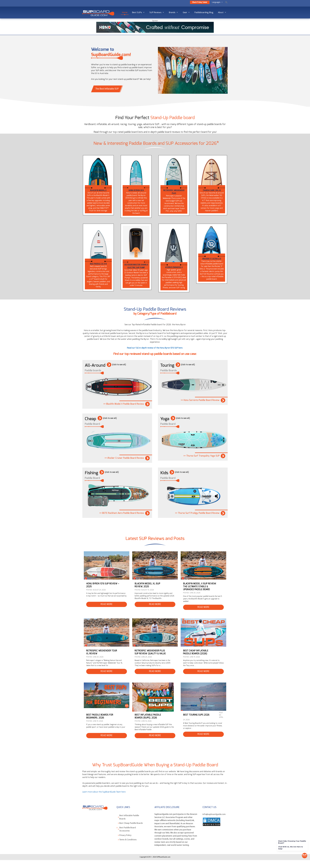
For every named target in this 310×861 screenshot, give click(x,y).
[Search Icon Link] (226, 2)
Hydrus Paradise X (174, 267)
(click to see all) (119, 365)
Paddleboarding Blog (203, 12)
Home (124, 12)
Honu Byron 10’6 (136, 190)
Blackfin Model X (98, 190)
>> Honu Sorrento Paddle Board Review (200, 400)
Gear (185, 12)
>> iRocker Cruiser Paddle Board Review (124, 458)
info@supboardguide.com (214, 814)
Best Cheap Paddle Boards (131, 823)
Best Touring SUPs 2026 (196, 715)
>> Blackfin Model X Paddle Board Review (123, 404)
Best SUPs (137, 12)
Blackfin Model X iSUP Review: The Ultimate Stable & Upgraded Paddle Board (199, 587)
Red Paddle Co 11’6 (98, 264)
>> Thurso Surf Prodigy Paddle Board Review (197, 513)
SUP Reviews (155, 12)
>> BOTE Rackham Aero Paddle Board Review (121, 513)
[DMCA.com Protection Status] (211, 826)
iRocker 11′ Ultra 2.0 (211, 259)
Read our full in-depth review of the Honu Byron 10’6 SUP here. (155, 348)
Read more (106, 604)
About (221, 12)
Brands (172, 12)
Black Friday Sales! (199, 2)
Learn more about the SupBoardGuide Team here (104, 792)
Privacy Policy (125, 835)
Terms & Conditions (128, 840)
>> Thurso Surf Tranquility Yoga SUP (201, 456)
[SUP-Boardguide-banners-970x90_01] (155, 32)
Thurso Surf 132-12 (212, 190)
